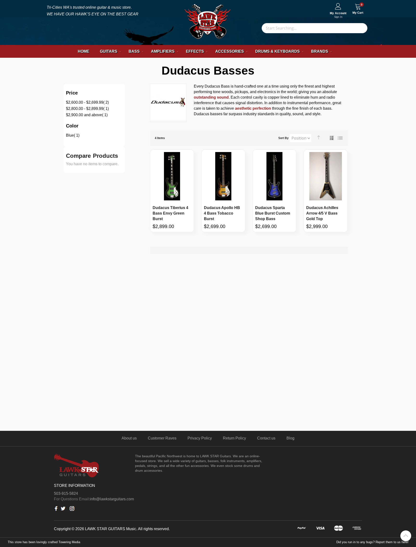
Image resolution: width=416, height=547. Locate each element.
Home (83, 51)
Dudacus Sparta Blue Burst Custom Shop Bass (272, 213)
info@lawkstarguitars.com (112, 499)
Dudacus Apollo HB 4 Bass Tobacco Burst (222, 213)
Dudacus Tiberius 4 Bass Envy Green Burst (170, 213)
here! (405, 542)
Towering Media (69, 542)
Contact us (266, 438)
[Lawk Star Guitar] (208, 22)
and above (87, 115)
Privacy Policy (200, 438)
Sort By (283, 138)
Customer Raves (162, 438)
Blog (290, 438)
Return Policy (234, 438)
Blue (72, 135)
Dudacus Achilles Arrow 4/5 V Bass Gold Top (322, 213)
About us (129, 438)
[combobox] (314, 28)
